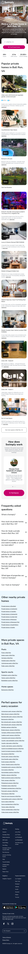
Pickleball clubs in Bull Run (9, 786)
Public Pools (5, 871)
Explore (4, 869)
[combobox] (14, 42)
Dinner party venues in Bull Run (10, 756)
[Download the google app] (20, 907)
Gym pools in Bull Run (7, 770)
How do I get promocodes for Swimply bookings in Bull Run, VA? (12, 566)
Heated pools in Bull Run (8, 661)
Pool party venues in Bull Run (9, 791)
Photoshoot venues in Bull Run (9, 783)
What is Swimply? (8, 514)
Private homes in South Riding (9, 625)
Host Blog (4, 845)
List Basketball (18, 840)
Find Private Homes (15, 47)
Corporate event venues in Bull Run (11, 738)
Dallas (16, 894)
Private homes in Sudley (8, 627)
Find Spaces (15, 493)
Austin (16, 889)
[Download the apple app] (8, 907)
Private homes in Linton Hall (9, 617)
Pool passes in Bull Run (7, 794)
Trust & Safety (6, 862)
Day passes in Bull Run (7, 754)
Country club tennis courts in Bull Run (11, 746)
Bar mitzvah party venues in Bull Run (11, 722)
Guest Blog (5, 842)
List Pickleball (18, 837)
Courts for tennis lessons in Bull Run (11, 751)
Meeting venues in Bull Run (9, 775)
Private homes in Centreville (9, 609)
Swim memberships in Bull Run (10, 804)
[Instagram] (12, 923)
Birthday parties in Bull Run (9, 727)
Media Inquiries (6, 837)
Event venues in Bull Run (8, 762)
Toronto (17, 897)
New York (17, 881)
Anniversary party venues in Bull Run (11, 711)
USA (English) (6, 931)
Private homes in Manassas (9, 619)
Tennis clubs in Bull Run (8, 807)
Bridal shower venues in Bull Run (10, 730)
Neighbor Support (6, 878)
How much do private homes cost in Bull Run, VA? (12, 522)
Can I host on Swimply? (10, 585)
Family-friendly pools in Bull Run (10, 764)
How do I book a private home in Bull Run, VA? (10, 532)
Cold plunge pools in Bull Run (9, 663)
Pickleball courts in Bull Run (9, 675)
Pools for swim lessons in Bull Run (11, 796)
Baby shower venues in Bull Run (10, 714)
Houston (17, 892)
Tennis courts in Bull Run (8, 678)
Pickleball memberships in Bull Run (11, 788)
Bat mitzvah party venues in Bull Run (11, 725)
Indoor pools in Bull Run (8, 655)
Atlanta (17, 886)
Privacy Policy (5, 940)
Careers (4, 832)
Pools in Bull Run (6, 653)
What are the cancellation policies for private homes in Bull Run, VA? (12, 554)
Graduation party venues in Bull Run (11, 767)
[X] (8, 923)
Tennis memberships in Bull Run (10, 809)
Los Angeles (18, 878)
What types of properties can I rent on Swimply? (12, 576)
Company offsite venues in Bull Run (11, 733)
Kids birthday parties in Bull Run (10, 772)
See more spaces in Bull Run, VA (14, 430)
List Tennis (17, 834)
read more (3, 107)
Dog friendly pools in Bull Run (9, 759)
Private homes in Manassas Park (10, 622)
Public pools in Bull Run (8, 666)
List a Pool (17, 832)
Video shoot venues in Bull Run (10, 812)
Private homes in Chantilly (8, 611)
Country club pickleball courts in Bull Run (12, 740)
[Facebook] (3, 923)
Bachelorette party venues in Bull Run (12, 717)
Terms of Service (6, 937)
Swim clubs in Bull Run (7, 802)
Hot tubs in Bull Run (7, 658)
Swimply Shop (6, 834)
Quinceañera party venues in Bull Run (11, 799)
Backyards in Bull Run (7, 690)
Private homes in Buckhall (8, 606)
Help (3, 859)
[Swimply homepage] (14, 2)
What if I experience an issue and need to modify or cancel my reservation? (12, 542)
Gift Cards (4, 840)
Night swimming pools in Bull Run (10, 778)
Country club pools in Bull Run (9, 743)
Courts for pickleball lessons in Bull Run (12, 748)
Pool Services (5, 852)
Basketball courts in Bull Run (9, 680)
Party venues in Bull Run (8, 780)
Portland (17, 884)
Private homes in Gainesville (9, 614)
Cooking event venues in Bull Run (10, 735)
